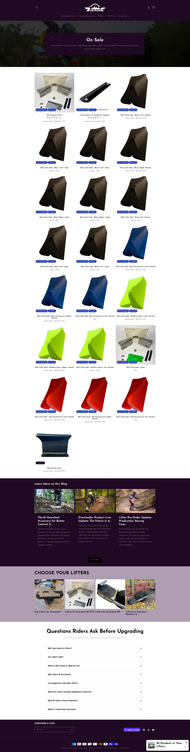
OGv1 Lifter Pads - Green (135, 367)
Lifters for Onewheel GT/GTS (79, 612)
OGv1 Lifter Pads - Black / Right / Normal (135, 168)
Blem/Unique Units (54, 468)
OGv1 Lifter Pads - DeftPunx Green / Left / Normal (135, 316)
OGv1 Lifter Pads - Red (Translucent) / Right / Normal (95, 418)
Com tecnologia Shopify (80, 748)
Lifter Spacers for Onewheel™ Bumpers (95, 115)
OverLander (69, 748)
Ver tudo (95, 560)
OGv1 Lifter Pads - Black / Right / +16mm (95, 217)
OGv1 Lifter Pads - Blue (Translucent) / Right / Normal (54, 317)
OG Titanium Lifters (54, 115)
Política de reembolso (96, 748)
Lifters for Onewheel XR (107, 612)
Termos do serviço (124, 748)
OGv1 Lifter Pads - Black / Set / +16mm (95, 266)
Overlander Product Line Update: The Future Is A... (94, 519)
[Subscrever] (71, 729)
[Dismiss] (186, 743)
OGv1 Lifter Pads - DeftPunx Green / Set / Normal (95, 367)
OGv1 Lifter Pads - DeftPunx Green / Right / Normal (54, 367)
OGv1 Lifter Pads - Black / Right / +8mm (54, 217)
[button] (37, 7)
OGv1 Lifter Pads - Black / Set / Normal (135, 217)
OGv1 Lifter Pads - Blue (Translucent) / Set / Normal (95, 316)
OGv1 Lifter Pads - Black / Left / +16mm (95, 168)
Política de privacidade (110, 748)
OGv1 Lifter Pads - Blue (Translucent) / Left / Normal (135, 266)
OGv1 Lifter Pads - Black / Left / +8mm (54, 168)
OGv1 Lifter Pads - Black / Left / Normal (136, 115)
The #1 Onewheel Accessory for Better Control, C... (51, 521)
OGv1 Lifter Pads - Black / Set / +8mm (54, 266)
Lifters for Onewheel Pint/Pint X (136, 613)
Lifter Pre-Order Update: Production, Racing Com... (135, 521)
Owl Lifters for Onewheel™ (48, 612)
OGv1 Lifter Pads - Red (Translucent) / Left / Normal (54, 417)
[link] (167, 745)
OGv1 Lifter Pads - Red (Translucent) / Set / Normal (135, 417)
